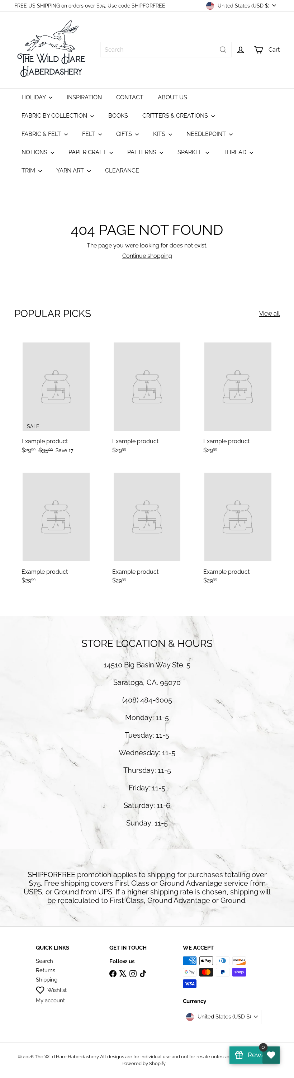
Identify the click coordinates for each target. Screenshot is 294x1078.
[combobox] (166, 49)
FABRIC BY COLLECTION (55, 115)
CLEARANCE (122, 170)
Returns (45, 970)
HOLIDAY (34, 97)
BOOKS (118, 115)
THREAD (235, 152)
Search (44, 961)
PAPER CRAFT (88, 152)
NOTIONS (35, 152)
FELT (89, 134)
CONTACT (129, 97)
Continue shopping (147, 255)
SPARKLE (190, 152)
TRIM (29, 170)
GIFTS (124, 134)
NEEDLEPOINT (206, 134)
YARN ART (70, 170)
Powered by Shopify (144, 1063)
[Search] (223, 49)
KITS (160, 134)
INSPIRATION (84, 97)
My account (50, 1000)
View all (269, 313)
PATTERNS (142, 152)
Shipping (46, 980)
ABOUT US (172, 97)
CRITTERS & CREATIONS (175, 115)
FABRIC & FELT (42, 134)
